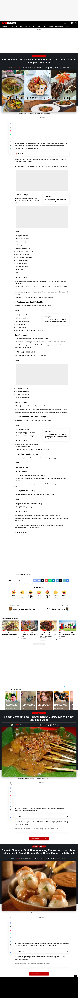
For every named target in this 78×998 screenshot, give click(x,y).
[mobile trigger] (75, 23)
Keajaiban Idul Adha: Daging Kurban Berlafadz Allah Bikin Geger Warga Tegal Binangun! (56, 436)
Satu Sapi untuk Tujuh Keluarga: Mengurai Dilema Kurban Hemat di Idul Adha (67, 634)
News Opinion (24, 630)
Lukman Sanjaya (16, 67)
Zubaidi (17, 724)
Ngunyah (4, 630)
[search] (65, 23)
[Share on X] (10, 127)
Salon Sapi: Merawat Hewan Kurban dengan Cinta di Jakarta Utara (29, 634)
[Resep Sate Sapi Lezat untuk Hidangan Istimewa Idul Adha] (10, 625)
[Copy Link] (60, 68)
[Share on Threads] (58, 68)
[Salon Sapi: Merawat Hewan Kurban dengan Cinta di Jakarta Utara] (29, 625)
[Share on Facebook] (49, 68)
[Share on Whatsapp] (53, 68)
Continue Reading (39, 839)
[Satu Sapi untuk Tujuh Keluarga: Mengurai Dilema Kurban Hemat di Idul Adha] (67, 625)
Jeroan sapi (28, 574)
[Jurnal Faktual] (9, 23)
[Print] (10, 152)
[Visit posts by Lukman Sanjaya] (9, 68)
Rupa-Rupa (62, 630)
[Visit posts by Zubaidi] (12, 725)
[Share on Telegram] (56, 68)
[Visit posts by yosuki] (12, 858)
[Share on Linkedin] (10, 138)
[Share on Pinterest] (51, 68)
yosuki (17, 858)
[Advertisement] (39, 10)
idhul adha (22, 574)
